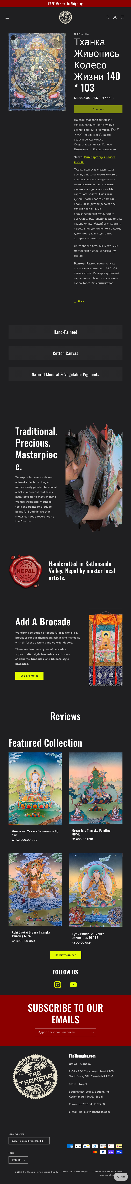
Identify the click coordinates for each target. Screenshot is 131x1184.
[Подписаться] (92, 1032)
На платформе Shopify (47, 1172)
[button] (7, 17)
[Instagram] (57, 984)
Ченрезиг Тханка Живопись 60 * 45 (35, 833)
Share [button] (80, 301)
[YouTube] (73, 984)
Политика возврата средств (75, 1172)
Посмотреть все (65, 955)
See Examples (29, 675)
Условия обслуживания (111, 1175)
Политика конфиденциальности (107, 1172)
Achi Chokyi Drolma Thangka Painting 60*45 (31, 934)
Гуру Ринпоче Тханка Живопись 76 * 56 (88, 935)
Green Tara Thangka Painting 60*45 (91, 832)
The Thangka (29, 1172)
